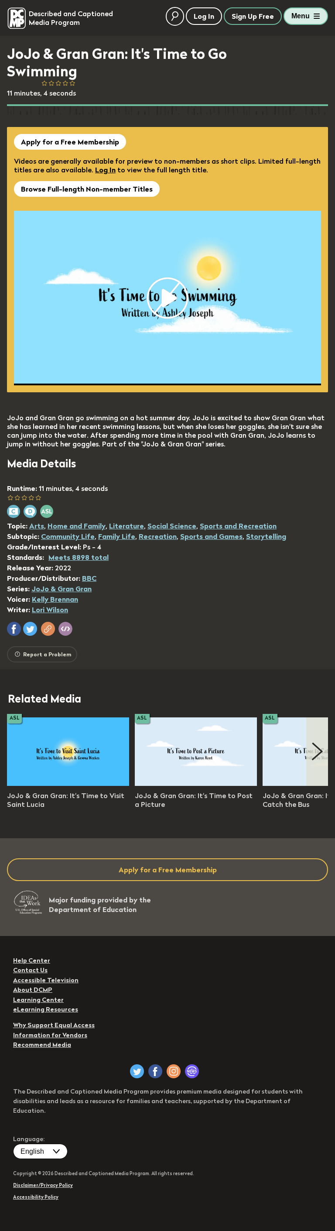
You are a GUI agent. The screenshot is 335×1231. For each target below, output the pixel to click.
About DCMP (32, 990)
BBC (89, 578)
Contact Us (30, 970)
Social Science (171, 525)
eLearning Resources (45, 1009)
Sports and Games (211, 536)
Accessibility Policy (35, 1197)
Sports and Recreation (238, 525)
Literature (126, 525)
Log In (105, 169)
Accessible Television (46, 980)
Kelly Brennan (55, 599)
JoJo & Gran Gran (61, 588)
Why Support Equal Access (54, 1025)
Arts (36, 525)
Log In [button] (204, 16)
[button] (14, 629)
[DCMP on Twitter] (137, 1071)
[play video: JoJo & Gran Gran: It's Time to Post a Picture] (196, 783)
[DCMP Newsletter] (192, 1071)
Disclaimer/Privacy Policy (43, 1185)
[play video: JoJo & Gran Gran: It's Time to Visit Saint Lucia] (68, 783)
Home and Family (77, 525)
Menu (300, 16)
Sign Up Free (253, 16)
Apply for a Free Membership (70, 141)
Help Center (31, 960)
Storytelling (266, 536)
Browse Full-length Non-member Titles (87, 189)
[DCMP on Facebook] (155, 1071)
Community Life (68, 536)
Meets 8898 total (78, 557)
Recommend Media (42, 1045)
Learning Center (38, 1000)
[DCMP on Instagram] (174, 1071)
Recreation (158, 536)
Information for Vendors (50, 1035)
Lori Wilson (50, 609)
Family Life (116, 536)
